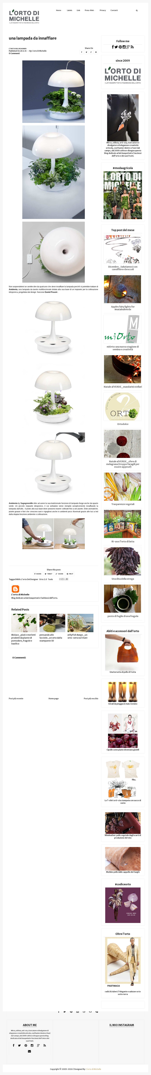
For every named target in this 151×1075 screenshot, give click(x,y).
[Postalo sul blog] (62, 579)
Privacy (103, 10)
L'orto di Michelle (20, 594)
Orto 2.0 (43, 579)
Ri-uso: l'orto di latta (122, 541)
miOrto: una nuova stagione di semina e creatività (123, 348)
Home (58, 10)
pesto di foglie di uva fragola (122, 616)
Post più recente (16, 698)
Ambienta (13, 503)
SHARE (38, 574)
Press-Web (89, 10)
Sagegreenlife (27, 503)
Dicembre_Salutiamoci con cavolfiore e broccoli (122, 268)
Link (78, 10)
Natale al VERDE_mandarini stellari (123, 386)
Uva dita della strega (123, 578)
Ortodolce (122, 424)
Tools (50, 579)
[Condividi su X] (65, 579)
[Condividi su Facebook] (67, 579)
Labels (69, 10)
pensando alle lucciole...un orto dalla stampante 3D (51, 637)
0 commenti (14, 53)
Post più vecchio (91, 698)
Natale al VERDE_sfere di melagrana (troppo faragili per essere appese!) (122, 464)
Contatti (114, 10)
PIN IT (71, 574)
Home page (54, 698)
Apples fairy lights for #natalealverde (123, 308)
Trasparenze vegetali (122, 504)
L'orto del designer (17, 49)
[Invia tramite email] (60, 579)
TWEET (49, 574)
